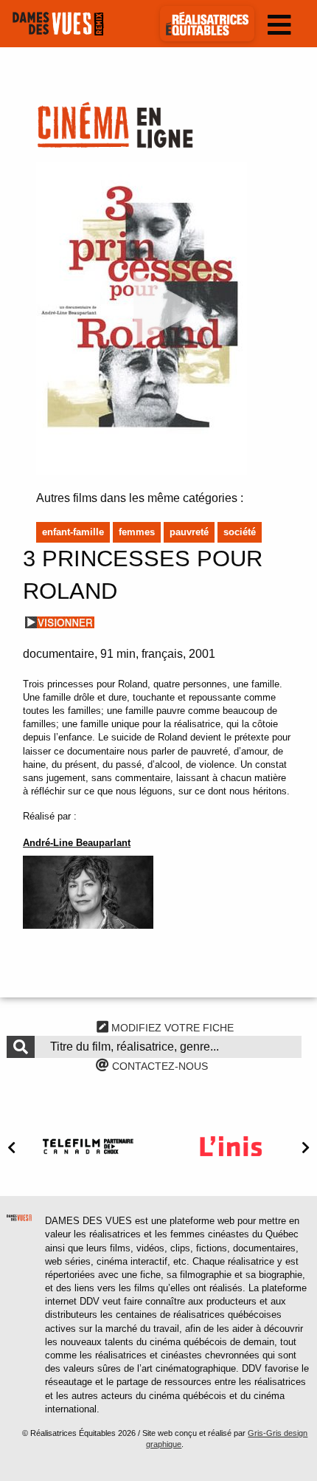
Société (239, 531)
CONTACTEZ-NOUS (158, 1066)
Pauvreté (189, 531)
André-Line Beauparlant (76, 842)
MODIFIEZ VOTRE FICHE (171, 1028)
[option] (87, 1146)
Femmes (137, 531)
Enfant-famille (73, 531)
